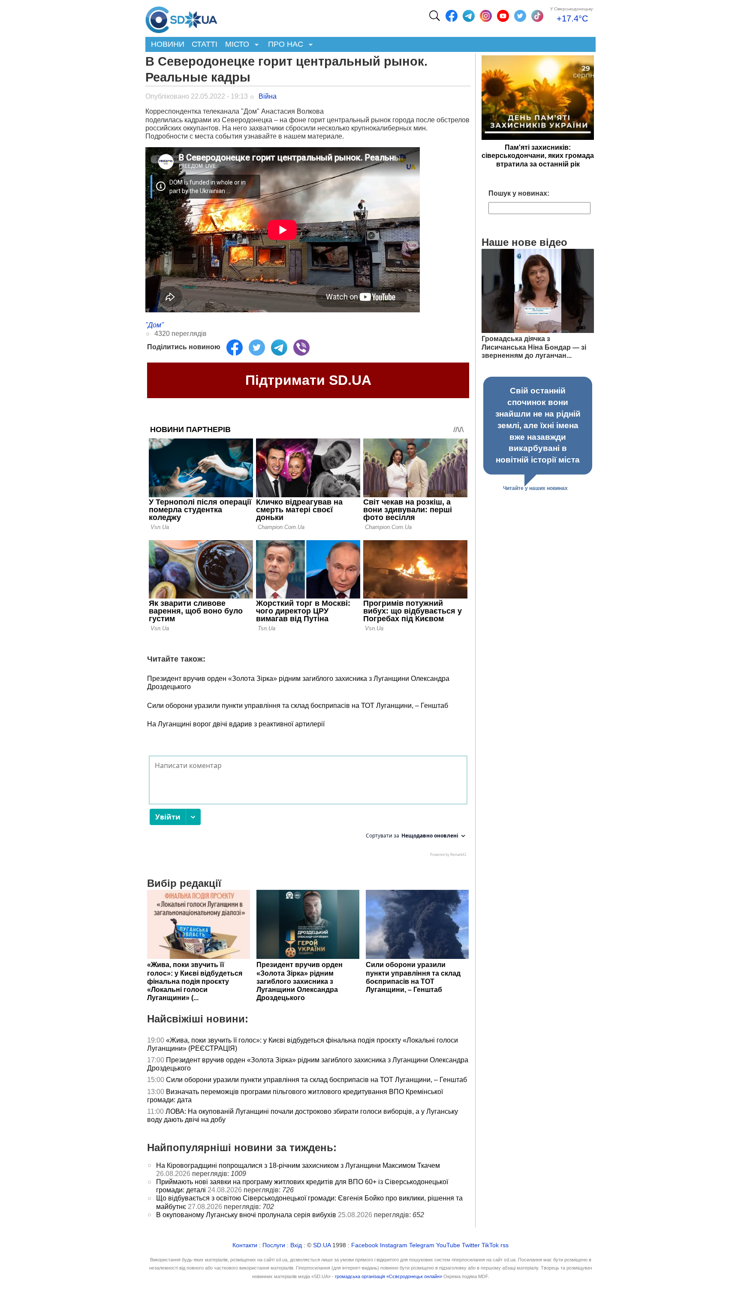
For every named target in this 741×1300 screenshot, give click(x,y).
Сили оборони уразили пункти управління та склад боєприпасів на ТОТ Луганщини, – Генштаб (297, 705)
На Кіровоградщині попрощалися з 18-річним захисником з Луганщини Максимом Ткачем (298, 1165)
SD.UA (322, 1245)
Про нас (283, 45)
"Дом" (154, 325)
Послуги (273, 1245)
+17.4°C (572, 18)
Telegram (421, 1245)
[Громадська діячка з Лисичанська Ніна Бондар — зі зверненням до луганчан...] (538, 330)
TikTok (490, 1245)
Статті (204, 44)
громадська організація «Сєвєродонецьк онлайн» (388, 1276)
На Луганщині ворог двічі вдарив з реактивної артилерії (236, 724)
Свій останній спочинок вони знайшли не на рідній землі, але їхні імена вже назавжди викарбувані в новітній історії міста (538, 425)
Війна (268, 96)
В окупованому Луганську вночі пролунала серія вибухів (246, 1214)
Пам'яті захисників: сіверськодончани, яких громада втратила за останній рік (538, 155)
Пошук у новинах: (518, 193)
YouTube (448, 1245)
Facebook (364, 1245)
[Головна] (181, 17)
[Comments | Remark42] (308, 808)
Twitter (471, 1245)
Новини (167, 44)
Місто (235, 45)
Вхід (296, 1245)
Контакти (244, 1245)
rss (504, 1245)
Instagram (393, 1245)
